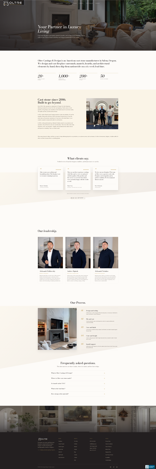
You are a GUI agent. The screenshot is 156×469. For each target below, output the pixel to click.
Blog (75, 452)
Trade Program (61, 446)
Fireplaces (59, 3)
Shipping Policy (108, 452)
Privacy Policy (107, 441)
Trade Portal (60, 449)
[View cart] (152, 3)
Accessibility (107, 457)
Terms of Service (108, 446)
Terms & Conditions (108, 444)
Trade (75, 3)
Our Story (76, 441)
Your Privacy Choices (109, 454)
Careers (75, 454)
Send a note (61, 421)
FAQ (75, 460)
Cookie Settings (108, 460)
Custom (68, 3)
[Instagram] (110, 467)
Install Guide (60, 454)
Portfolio (89, 3)
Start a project (45, 426)
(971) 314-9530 (93, 441)
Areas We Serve (61, 457)
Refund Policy (107, 449)
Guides (98, 3)
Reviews (75, 446)
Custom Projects (61, 444)
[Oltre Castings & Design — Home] (12, 3)
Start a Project (143, 3)
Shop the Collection (59, 426)
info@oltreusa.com (93, 444)
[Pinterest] (117, 467)
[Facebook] (113, 467)
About (82, 3)
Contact (75, 457)
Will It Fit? (60, 452)
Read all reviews (78, 198)
